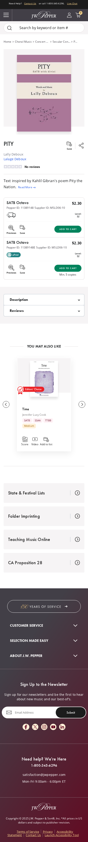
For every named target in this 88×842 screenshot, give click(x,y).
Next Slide (82, 404)
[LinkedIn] (62, 727)
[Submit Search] (9, 28)
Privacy (48, 832)
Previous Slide (6, 404)
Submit (71, 712)
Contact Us (30, 3)
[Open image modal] (44, 95)
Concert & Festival (42, 42)
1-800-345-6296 (44, 765)
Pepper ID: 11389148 (20, 208)
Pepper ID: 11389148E (21, 247)
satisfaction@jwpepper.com (44, 775)
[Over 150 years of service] (44, 606)
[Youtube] (53, 727)
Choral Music (23, 42)
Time (25, 409)
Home (8, 42)
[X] (35, 727)
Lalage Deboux (15, 159)
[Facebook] (26, 727)
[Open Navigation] (6, 15)
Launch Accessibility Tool (62, 835)
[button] (44, 92)
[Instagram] (44, 727)
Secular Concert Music (61, 42)
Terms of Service (28, 832)
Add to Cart (68, 229)
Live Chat (72, 3)
